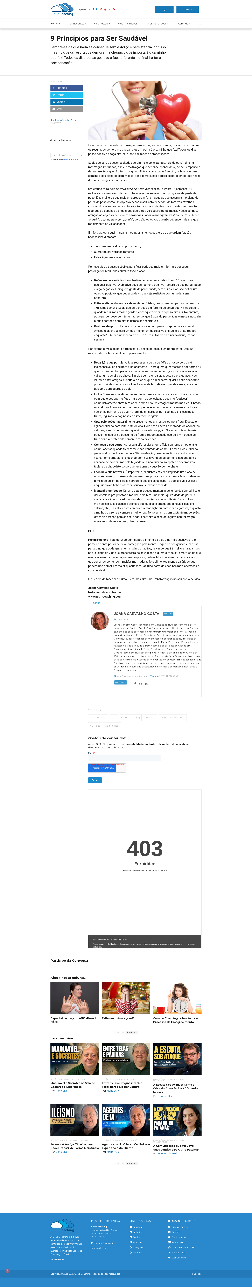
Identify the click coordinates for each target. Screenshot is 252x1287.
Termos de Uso (98, 1248)
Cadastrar (187, 9)
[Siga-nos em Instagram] (102, 9)
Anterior (120, 1032)
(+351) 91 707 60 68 (168, 676)
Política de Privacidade (102, 1243)
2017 (114, 717)
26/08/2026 (84, 9)
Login (164, 9)
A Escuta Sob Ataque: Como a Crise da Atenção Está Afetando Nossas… (175, 1088)
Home (54, 23)
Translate (73, 159)
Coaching (150, 717)
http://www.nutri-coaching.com (132, 676)
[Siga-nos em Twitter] (110, 9)
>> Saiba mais (57, 1259)
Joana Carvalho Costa (136, 613)
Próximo (131, 1032)
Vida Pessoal (101, 23)
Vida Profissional (127, 23)
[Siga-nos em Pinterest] (114, 9)
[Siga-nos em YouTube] (106, 9)
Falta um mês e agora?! (118, 1018)
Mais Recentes (76, 23)
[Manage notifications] (7, 1270)
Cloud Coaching (130, 717)
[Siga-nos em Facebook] (94, 9)
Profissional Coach (157, 23)
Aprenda (183, 23)
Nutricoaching (123, 619)
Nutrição (95, 725)
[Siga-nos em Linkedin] (98, 9)
